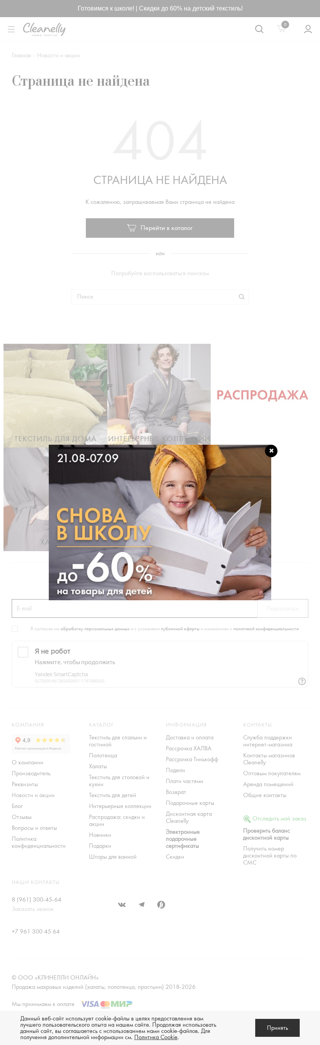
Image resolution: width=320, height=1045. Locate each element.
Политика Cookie (156, 1037)
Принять (277, 1027)
